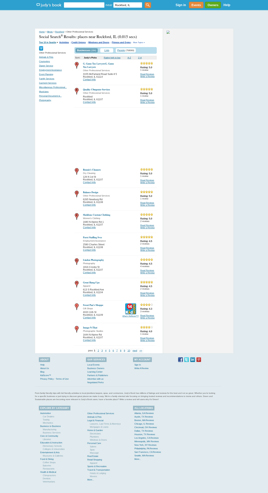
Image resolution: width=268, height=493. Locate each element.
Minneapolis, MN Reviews (146, 441)
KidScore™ (45, 375)
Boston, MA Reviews (144, 420)
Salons (93, 446)
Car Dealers (48, 416)
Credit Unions (78, 42)
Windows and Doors (98, 42)
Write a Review (147, 76)
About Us (44, 368)
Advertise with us (95, 379)
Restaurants (49, 469)
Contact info (89, 79)
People (121, 50)
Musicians (44, 91)
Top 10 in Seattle (47, 42)
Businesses (83, 50)
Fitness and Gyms (121, 42)
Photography (45, 100)
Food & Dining (47, 459)
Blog (42, 372)
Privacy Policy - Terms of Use (54, 379)
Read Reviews (147, 74)
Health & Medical (48, 472)
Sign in (181, 5)
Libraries (47, 439)
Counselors (44, 61)
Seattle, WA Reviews (144, 455)
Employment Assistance (50, 70)
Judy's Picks (90, 57)
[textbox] (84, 5)
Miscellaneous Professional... (53, 87)
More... (90, 479)
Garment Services (48, 83)
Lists (106, 50)
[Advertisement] (134, 19)
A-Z (129, 57)
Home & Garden (95, 430)
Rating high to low (112, 57)
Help (226, 5)
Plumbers (94, 437)
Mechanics (48, 423)
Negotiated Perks (95, 382)
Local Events (93, 365)
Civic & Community (49, 436)
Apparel (93, 463)
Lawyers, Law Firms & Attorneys (105, 424)
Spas (92, 449)
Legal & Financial (95, 420)
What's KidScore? (130, 316)
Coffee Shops (49, 462)
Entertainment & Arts (50, 452)
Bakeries (47, 465)
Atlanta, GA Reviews (144, 413)
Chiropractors (49, 475)
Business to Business (50, 426)
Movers (93, 476)
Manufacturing (49, 429)
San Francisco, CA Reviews (147, 452)
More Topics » (139, 43)
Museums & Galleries (53, 456)
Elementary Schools (52, 446)
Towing (46, 419)
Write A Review (141, 368)
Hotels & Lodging (98, 473)
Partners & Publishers (97, 375)
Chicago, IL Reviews (144, 424)
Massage (94, 453)
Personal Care (94, 443)
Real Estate (92, 456)
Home (42, 32)
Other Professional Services (100, 413)
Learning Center (95, 372)
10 (129, 350)
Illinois (50, 32)
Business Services (52, 432)
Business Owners (95, 368)
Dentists (47, 478)
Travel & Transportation (98, 470)
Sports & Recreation (97, 466)
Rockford (59, 32)
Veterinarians (49, 481)
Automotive (45, 413)
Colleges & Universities (54, 449)
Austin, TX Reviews (143, 417)
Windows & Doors (98, 440)
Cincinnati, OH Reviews (145, 427)
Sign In (137, 365)
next (135, 350)
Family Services (46, 78)
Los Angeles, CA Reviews (146, 438)
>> (140, 350)
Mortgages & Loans (99, 427)
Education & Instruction (51, 442)
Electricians (95, 433)
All (41, 48)
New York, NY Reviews (145, 445)
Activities (64, 42)
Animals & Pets (46, 57)
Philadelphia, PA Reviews (146, 448)
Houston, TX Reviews (144, 434)
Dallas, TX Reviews (143, 431)
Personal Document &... (50, 96)
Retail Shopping (94, 459)
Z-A (140, 57)
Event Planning (46, 74)
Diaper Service (46, 66)
